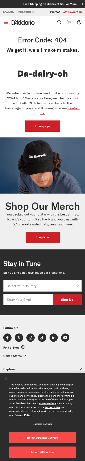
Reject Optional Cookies (42, 437)
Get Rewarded (72, 12)
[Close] (5, 378)
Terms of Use (52, 407)
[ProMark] (26, 12)
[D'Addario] (23, 22)
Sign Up (67, 299)
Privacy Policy (47, 403)
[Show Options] (78, 285)
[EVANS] (8, 12)
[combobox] (41, 285)
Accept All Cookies (42, 452)
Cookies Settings (42, 423)
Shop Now (43, 237)
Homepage (42, 126)
